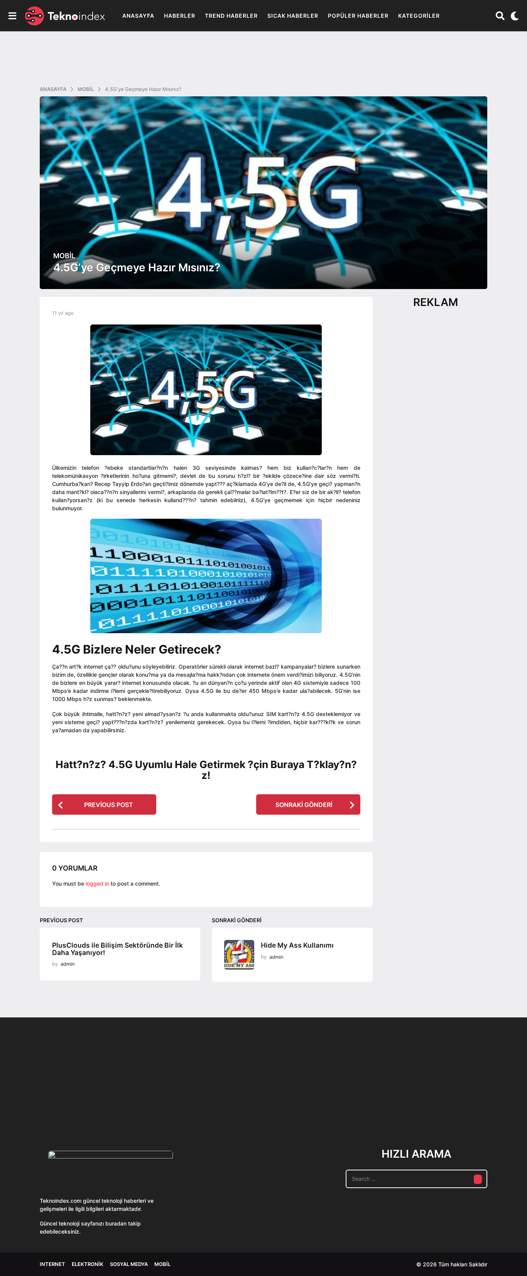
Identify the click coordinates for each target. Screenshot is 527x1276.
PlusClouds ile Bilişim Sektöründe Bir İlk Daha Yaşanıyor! (117, 949)
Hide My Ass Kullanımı (297, 945)
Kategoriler (419, 15)
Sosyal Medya (129, 1264)
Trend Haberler (231, 15)
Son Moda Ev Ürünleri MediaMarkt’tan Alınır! (387, 1103)
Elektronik (87, 1264)
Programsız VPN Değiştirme (232, 1088)
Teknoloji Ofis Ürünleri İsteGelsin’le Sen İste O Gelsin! (310, 1106)
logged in (97, 883)
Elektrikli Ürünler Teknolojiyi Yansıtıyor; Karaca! (155, 1106)
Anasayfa (138, 15)
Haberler (179, 15)
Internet (52, 1264)
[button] (12, 16)
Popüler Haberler (358, 15)
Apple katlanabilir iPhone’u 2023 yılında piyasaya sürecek (464, 1106)
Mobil (64, 256)
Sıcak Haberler (292, 15)
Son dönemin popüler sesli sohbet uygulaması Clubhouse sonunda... (78, 1106)
